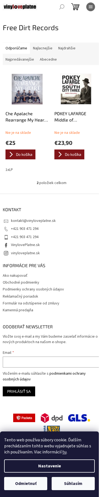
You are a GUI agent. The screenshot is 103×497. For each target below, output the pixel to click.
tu (64, 452)
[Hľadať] (61, 6)
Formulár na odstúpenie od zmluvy (31, 303)
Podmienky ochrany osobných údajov (33, 289)
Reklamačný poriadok (20, 296)
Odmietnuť (26, 484)
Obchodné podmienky (21, 282)
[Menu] (90, 6)
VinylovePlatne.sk (25, 245)
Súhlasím (73, 484)
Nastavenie (49, 466)
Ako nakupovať (15, 275)
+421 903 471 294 (24, 228)
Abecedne (48, 59)
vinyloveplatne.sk (25, 253)
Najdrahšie (67, 48)
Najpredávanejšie (19, 59)
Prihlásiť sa (19, 391)
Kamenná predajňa (18, 310)
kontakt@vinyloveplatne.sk (33, 221)
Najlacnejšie (42, 48)
